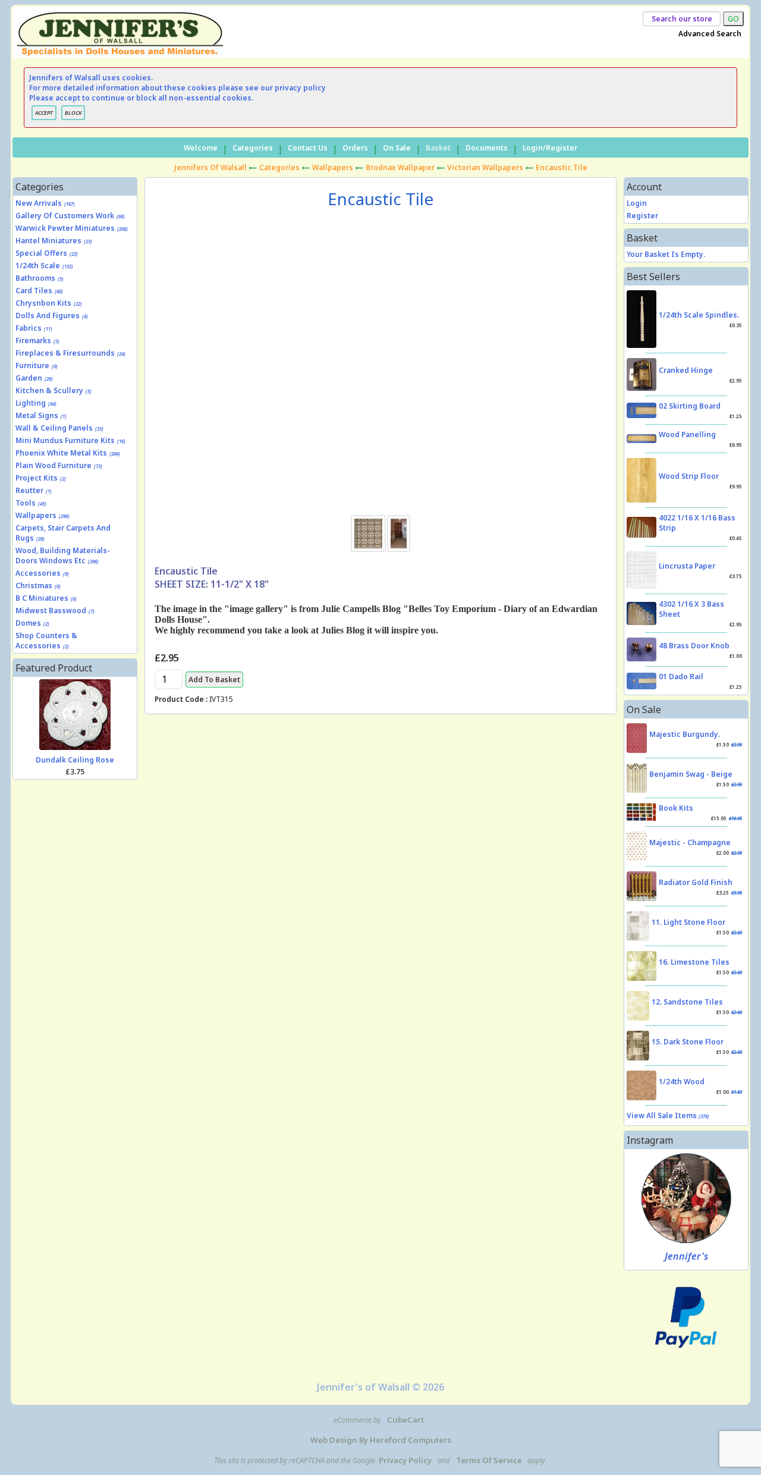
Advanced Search (709, 34)
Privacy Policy (405, 1460)
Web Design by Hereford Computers (380, 1440)
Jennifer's (686, 1256)
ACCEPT (44, 113)
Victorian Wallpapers (485, 167)
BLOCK (73, 113)
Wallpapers (332, 167)
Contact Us (308, 148)
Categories (252, 148)
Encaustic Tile (561, 167)
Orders (355, 148)
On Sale (397, 148)
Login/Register (550, 148)
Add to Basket (214, 679)
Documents (487, 148)
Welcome (201, 148)
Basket (438, 148)
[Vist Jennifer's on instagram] (686, 1198)
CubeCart (405, 1419)
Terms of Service (489, 1460)
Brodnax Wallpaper (400, 167)
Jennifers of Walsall (210, 167)
